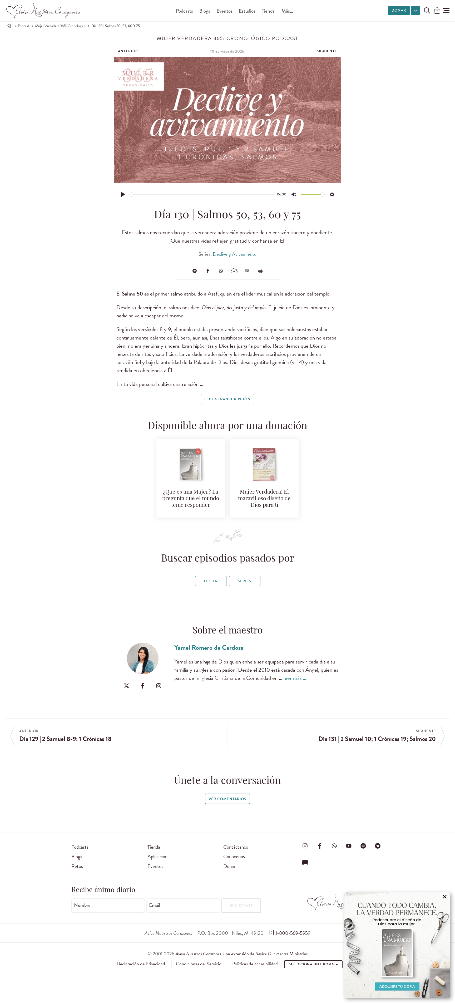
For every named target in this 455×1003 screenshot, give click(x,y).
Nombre (82, 905)
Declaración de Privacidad (141, 963)
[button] (446, 10)
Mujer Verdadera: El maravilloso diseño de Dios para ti (264, 498)
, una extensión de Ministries (241, 953)
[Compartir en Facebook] (207, 270)
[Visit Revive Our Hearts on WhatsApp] (334, 846)
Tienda (268, 10)
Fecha (210, 581)
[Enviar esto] (247, 270)
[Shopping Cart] (437, 10)
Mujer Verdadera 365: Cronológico (60, 26)
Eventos (224, 10)
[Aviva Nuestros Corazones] (44, 10)
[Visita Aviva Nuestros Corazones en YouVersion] (305, 862)
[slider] (202, 194)
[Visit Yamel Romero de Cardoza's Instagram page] (159, 686)
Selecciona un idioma (312, 964)
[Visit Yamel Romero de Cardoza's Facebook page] (143, 686)
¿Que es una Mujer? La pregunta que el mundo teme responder (190, 498)
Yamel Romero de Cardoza (209, 647)
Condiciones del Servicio (198, 963)
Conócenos (234, 856)
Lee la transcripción (227, 399)
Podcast (23, 26)
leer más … (295, 678)
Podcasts (184, 10)
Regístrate (241, 905)
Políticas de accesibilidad (255, 963)
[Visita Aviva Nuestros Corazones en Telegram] (378, 846)
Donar (399, 10)
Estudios (247, 10)
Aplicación (157, 856)
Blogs (204, 10)
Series (244, 581)
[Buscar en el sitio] (427, 10)
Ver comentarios (227, 799)
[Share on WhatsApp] (221, 270)
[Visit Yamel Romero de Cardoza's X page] (126, 686)
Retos (77, 866)
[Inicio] (8, 26)
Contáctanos (235, 847)
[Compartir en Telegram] (194, 270)
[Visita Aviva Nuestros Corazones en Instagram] (305, 846)
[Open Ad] (397, 945)
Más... (287, 10)
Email (154, 905)
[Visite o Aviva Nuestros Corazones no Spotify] (363, 846)
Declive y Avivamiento (234, 254)
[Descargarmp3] (234, 270)
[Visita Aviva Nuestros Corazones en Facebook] (319, 846)
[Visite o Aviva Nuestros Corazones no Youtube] (348, 846)
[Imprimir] (260, 270)
